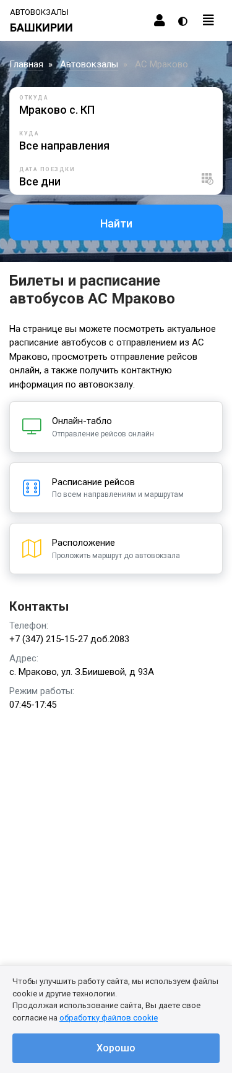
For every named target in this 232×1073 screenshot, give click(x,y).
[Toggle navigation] (208, 20)
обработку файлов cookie (108, 1017)
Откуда (33, 98)
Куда (29, 133)
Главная (26, 64)
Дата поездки (47, 169)
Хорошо (116, 1048)
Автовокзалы (89, 64)
